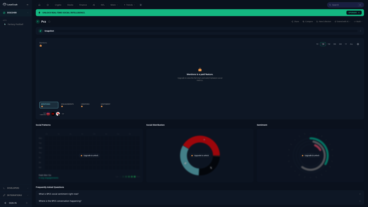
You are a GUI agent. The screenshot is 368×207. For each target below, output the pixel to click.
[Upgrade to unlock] (40, 45)
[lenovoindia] (48, 114)
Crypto (58, 4)
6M (340, 44)
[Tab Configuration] (141, 5)
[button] (89, 152)
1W (323, 44)
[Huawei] (58, 114)
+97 (63, 114)
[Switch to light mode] (27, 203)
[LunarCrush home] (10, 4)
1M (329, 44)
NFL (103, 4)
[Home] (39, 5)
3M (334, 44)
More (113, 4)
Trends (128, 4)
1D (317, 44)
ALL (351, 44)
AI (94, 4)
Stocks (70, 4)
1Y (346, 44)
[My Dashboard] (47, 5)
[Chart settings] (357, 44)
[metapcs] (53, 114)
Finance (83, 4)
